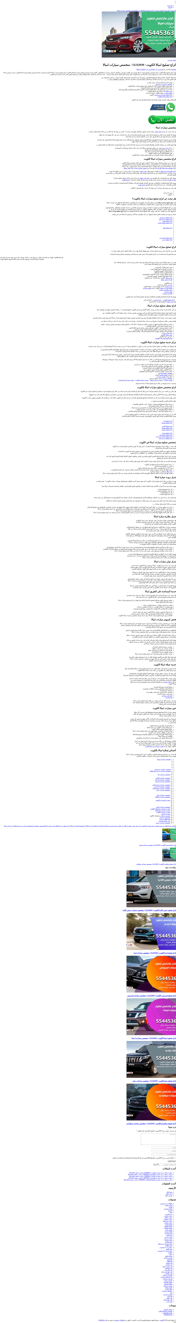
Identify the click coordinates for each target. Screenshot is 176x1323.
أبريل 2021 (169, 1194)
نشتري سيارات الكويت (163, 812)
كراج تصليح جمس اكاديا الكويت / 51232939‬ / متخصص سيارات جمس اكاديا (149, 910)
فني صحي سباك (167, 1266)
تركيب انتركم (168, 1216)
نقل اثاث (169, 1296)
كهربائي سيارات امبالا (51, 826)
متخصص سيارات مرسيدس (162, 769)
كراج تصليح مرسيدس (165, 217)
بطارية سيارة (168, 292)
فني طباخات (168, 1268)
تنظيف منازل (168, 1231)
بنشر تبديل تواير (139, 826)
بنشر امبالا (147, 826)
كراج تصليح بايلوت (167, 430)
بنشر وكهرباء (168, 286)
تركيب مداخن (168, 1223)
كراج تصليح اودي (167, 221)
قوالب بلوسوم (118, 1320)
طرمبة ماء (158, 168)
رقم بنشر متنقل (145, 178)
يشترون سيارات (165, 816)
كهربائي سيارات (167, 1279)
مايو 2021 (169, 1192)
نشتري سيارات (167, 1294)
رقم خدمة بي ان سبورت (165, 1251)
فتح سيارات (168, 697)
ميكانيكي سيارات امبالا (11, 826)
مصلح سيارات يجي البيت (24, 826)
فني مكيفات (168, 1273)
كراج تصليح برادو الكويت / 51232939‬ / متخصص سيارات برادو (154, 1081)
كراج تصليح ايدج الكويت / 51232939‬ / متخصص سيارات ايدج (155, 953)
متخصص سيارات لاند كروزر (161, 786)
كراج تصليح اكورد (167, 426)
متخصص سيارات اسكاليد (162, 797)
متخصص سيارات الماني (163, 778)
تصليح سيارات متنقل (166, 288)
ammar (174, 69)
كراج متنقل (158, 131)
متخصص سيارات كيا (164, 774)
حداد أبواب (169, 1235)
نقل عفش (169, 1298)
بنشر (170, 1212)
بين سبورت (169, 1214)
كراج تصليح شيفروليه (165, 435)
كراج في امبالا (91, 826)
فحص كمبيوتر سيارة (140, 168)
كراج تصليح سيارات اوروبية (164, 436)
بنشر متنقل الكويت (166, 335)
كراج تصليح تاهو (167, 228)
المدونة (170, 7)
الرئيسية (169, 5)
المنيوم (170, 1210)
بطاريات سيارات (167, 293)
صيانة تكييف (168, 1256)
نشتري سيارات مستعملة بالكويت (160, 809)
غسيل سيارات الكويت (141, 380)
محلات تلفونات (167, 1282)
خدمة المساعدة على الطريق (167, 171)
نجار (171, 1293)
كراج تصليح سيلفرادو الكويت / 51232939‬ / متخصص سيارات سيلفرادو (151, 1123)
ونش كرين (169, 1301)
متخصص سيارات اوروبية (162, 781)
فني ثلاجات (169, 1265)
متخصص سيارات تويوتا (164, 759)
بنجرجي (170, 285)
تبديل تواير (169, 333)
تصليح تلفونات (168, 1226)
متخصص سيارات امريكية (162, 779)
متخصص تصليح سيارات (38, 826)
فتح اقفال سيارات (164, 819)
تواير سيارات (168, 1233)
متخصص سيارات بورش (163, 823)
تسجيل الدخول (168, 1309)
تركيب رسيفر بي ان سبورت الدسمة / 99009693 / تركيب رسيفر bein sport (150, 1178)
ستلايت (170, 1252)
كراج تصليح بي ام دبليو (165, 219)
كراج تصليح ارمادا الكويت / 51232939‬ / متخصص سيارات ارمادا (154, 1038)
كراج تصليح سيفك (167, 428)
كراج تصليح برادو (167, 239)
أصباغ (170, 1207)
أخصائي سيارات (171, 826)
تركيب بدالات (168, 1217)
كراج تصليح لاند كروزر (165, 238)
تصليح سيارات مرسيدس (161, 95)
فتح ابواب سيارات (167, 696)
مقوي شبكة (168, 1287)
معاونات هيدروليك (167, 168)
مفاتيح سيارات (163, 821)
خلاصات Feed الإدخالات (165, 1311)
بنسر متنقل (168, 278)
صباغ (170, 1254)
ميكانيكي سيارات (167, 378)
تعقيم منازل (168, 1230)
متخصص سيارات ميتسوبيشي (161, 788)
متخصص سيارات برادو (163, 790)
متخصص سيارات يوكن (163, 795)
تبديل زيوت (165, 148)
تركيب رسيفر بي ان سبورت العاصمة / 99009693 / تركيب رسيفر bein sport (150, 1174)
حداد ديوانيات (168, 1240)
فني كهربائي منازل (166, 1272)
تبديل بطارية (168, 471)
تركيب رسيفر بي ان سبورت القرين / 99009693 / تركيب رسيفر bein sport (150, 1172)
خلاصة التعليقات (167, 1313)
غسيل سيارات (168, 380)
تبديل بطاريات (171, 180)
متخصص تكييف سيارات (165, 373)
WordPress (101, 1320)
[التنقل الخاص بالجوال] (175, 1)
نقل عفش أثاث (167, 1300)
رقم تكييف (169, 1249)
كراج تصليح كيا (168, 421)
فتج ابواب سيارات (164, 817)
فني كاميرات (168, 1270)
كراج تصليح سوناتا (167, 423)
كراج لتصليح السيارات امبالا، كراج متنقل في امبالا (72, 826)
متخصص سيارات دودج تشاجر (161, 785)
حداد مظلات (168, 1245)
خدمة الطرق (126, 180)
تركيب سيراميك (167, 1221)
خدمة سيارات (109, 826)
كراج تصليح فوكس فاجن (165, 223)
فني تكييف (169, 1263)
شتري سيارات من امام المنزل (154, 746)
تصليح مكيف (163, 375)
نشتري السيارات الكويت (162, 800)
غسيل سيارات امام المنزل (126, 380)
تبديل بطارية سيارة (119, 826)
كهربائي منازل (168, 1280)
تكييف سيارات (161, 377)
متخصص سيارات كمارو (163, 807)
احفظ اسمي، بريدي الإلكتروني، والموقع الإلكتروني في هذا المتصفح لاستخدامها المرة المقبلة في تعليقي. (143, 1158)
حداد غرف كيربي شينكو (165, 1244)
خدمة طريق (141, 185)
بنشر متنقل (168, 91)
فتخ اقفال (169, 1261)
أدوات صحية (168, 1205)
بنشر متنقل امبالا (130, 826)
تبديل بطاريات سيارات (165, 290)
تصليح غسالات (168, 1228)
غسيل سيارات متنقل (156, 380)
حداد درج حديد (168, 1238)
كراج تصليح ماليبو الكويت (164, 96)
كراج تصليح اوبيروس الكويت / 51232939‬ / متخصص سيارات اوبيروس (151, 996)
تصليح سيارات (168, 93)
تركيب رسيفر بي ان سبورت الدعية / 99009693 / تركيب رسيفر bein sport (150, 1176)
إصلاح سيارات (172, 60)
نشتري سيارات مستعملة (162, 810)
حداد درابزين (168, 1237)
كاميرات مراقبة (167, 1275)
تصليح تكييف (168, 1224)
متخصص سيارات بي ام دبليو (163, 84)
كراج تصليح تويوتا (167, 433)
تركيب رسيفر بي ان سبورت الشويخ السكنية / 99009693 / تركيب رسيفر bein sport (148, 1179)
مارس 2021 (168, 1195)
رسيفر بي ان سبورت (166, 1247)
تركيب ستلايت (168, 1219)
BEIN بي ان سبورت (166, 1203)
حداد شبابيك (168, 1242)
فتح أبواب (169, 1259)
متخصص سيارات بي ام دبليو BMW (160, 771)
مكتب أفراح (168, 1289)
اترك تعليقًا (139, 69)
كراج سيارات (157, 300)
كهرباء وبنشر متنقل (166, 279)
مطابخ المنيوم (168, 1284)
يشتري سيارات (165, 814)
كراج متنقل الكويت (169, 300)
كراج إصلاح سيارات (101, 826)
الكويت (162, 1320)
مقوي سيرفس (167, 1286)
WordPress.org (168, 1314)
